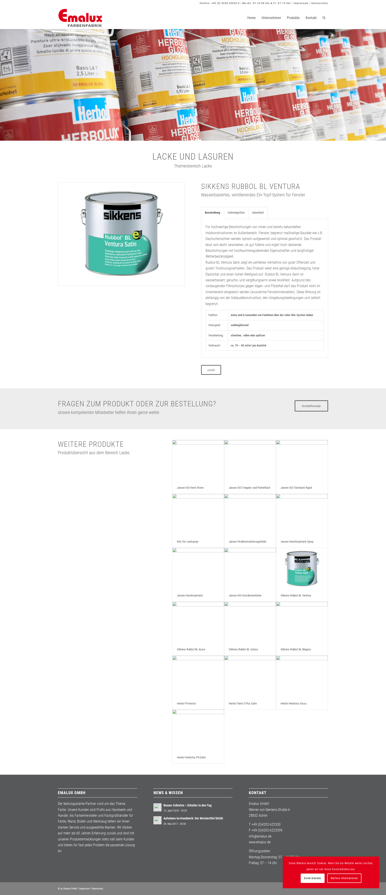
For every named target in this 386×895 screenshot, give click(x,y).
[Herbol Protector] (198, 677)
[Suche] (324, 18)
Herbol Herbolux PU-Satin (191, 757)
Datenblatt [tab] (258, 212)
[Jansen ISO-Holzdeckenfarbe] (250, 569)
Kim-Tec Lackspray (187, 541)
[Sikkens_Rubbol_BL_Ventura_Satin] (121, 234)
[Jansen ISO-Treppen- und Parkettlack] (250, 461)
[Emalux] (80, 18)
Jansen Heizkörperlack (190, 595)
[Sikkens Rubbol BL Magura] (302, 623)
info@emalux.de (260, 836)
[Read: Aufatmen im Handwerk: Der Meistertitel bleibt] (157, 820)
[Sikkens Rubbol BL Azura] (198, 623)
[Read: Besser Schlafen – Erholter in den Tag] (157, 807)
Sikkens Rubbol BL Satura (243, 649)
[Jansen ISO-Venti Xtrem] (198, 461)
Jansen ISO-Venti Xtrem (190, 487)
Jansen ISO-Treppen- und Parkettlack (249, 487)
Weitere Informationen (344, 878)
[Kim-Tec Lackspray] (198, 515)
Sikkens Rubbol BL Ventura (296, 595)
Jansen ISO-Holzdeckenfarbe (245, 595)
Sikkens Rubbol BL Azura (191, 649)
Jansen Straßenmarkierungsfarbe (247, 541)
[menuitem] (251, 18)
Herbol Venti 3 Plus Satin (243, 703)
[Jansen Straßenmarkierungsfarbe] (250, 515)
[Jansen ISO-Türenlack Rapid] (302, 461)
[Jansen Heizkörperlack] (198, 569)
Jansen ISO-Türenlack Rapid (296, 487)
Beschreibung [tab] (212, 212)
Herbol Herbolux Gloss (293, 703)
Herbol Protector (186, 703)
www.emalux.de (260, 842)
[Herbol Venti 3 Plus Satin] (250, 677)
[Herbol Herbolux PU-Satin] (198, 730)
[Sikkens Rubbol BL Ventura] (302, 569)
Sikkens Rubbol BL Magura (296, 649)
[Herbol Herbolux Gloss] (302, 677)
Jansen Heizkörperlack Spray (297, 541)
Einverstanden (312, 878)
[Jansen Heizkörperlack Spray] (302, 515)
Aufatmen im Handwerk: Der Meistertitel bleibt (193, 818)
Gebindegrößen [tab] (236, 212)
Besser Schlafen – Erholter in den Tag (188, 805)
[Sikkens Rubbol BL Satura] (250, 623)
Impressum (301, 3)
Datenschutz (319, 3)
